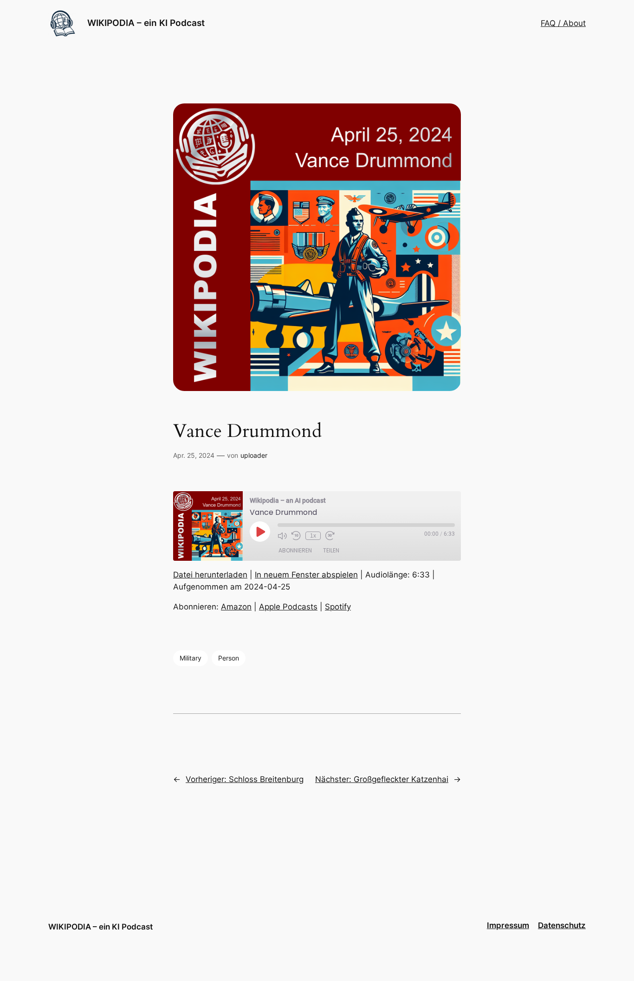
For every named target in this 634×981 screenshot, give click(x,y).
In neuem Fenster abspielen (306, 574)
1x (313, 535)
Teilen (331, 550)
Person (228, 658)
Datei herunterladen (210, 574)
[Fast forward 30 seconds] (330, 535)
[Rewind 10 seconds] (296, 535)
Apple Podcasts (288, 606)
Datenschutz (562, 925)
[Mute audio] (282, 536)
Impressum (508, 925)
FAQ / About (563, 23)
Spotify (338, 606)
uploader (253, 455)
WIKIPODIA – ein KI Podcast (146, 22)
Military (190, 658)
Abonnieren (295, 550)
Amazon (236, 606)
